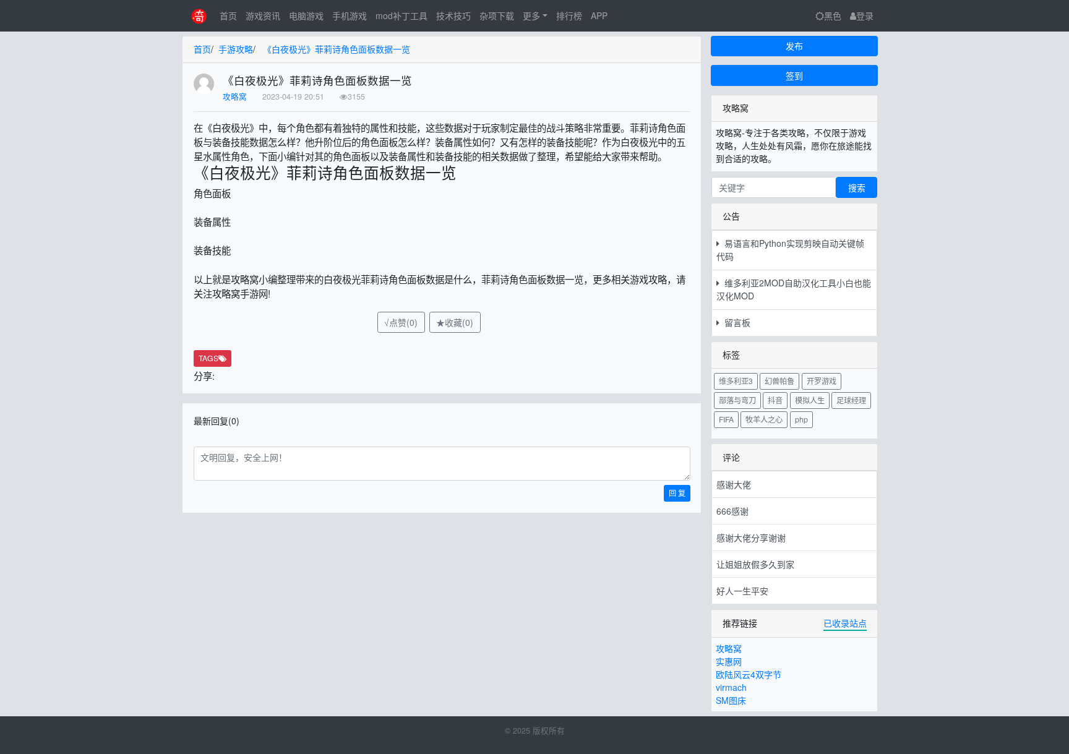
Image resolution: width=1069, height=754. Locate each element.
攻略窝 (235, 96)
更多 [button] (531, 15)
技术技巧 (453, 15)
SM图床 (731, 700)
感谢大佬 (733, 484)
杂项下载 (496, 15)
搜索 (856, 187)
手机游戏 (349, 15)
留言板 (734, 322)
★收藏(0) (454, 322)
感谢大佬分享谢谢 (751, 537)
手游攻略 (235, 49)
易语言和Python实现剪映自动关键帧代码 (790, 249)
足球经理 (851, 400)
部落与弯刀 (737, 400)
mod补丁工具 (401, 15)
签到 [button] (794, 75)
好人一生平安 (742, 591)
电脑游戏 (306, 15)
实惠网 (729, 661)
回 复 (677, 492)
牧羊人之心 (764, 419)
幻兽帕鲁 (779, 380)
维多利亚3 (736, 380)
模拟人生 (810, 400)
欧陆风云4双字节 (748, 674)
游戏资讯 (263, 15)
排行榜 (569, 15)
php (801, 419)
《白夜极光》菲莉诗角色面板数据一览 (336, 49)
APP (599, 15)
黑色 (832, 15)
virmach (731, 687)
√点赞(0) (401, 322)
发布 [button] (794, 46)
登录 (865, 15)
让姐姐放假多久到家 (755, 564)
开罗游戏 (821, 380)
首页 (228, 15)
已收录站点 (845, 623)
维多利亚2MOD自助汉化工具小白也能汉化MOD (793, 289)
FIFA (726, 419)
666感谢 (732, 511)
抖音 (775, 400)
